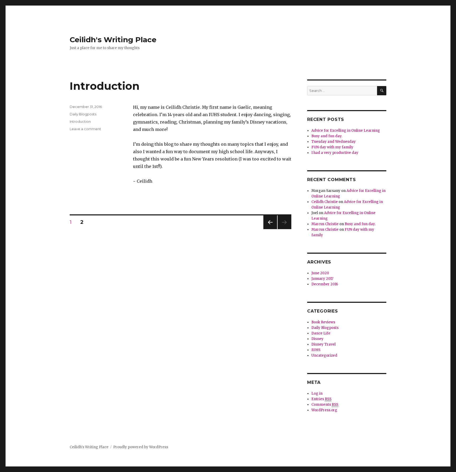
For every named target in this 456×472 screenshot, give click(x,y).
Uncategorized (324, 355)
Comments (324, 404)
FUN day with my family (332, 147)
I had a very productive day (334, 152)
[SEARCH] (381, 90)
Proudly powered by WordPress (140, 447)
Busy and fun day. (326, 136)
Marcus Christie (325, 224)
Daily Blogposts (83, 114)
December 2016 (324, 284)
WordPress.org (324, 410)
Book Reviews (323, 322)
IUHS (315, 350)
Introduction (105, 85)
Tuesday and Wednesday (333, 141)
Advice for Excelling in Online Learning (345, 130)
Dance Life (320, 333)
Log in (316, 393)
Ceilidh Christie (324, 202)
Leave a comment (85, 129)
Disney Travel (323, 344)
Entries (321, 399)
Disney (317, 339)
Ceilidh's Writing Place (113, 39)
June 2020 (320, 273)
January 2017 (322, 278)
